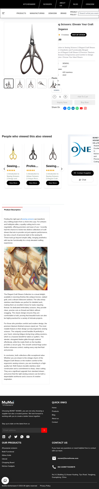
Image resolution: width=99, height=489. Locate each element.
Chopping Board (8, 462)
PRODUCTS (21, 13)
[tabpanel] (25, 299)
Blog (53, 415)
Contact (55, 422)
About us (55, 418)
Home (54, 408)
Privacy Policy (45, 486)
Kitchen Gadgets (8, 466)
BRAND (63, 13)
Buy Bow (85, 102)
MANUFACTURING (37, 13)
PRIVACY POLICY (73, 13)
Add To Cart (83, 97)
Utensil (4, 459)
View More (13, 183)
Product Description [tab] (12, 210)
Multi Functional (8, 452)
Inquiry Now (62, 102)
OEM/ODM (52, 13)
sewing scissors (28, 219)
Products (55, 411)
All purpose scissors (9, 448)
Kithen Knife (6, 455)
